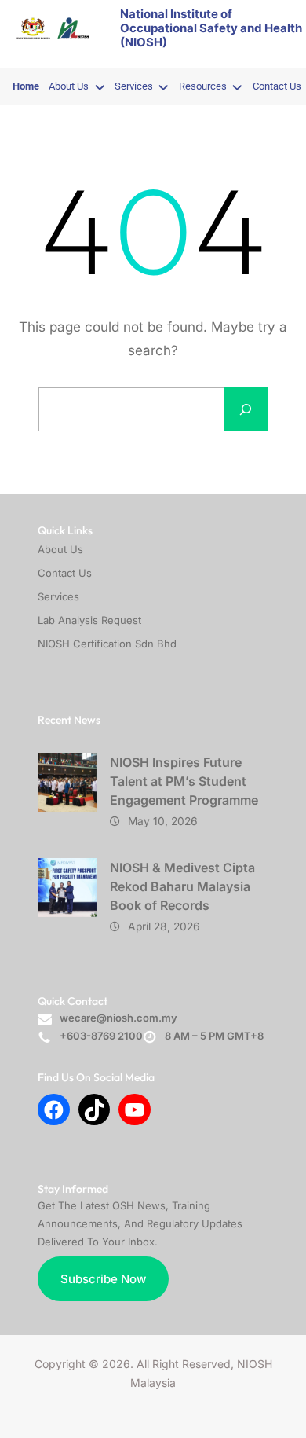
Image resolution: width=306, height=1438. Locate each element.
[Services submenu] (163, 86)
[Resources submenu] (236, 86)
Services (58, 596)
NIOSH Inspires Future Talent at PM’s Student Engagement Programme (184, 781)
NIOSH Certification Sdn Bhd (107, 643)
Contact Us (65, 573)
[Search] (246, 409)
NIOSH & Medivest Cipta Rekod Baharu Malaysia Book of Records (182, 886)
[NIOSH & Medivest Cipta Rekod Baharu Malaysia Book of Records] (67, 887)
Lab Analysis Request (89, 620)
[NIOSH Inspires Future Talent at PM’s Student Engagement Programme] (67, 782)
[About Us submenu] (99, 86)
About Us (60, 549)
